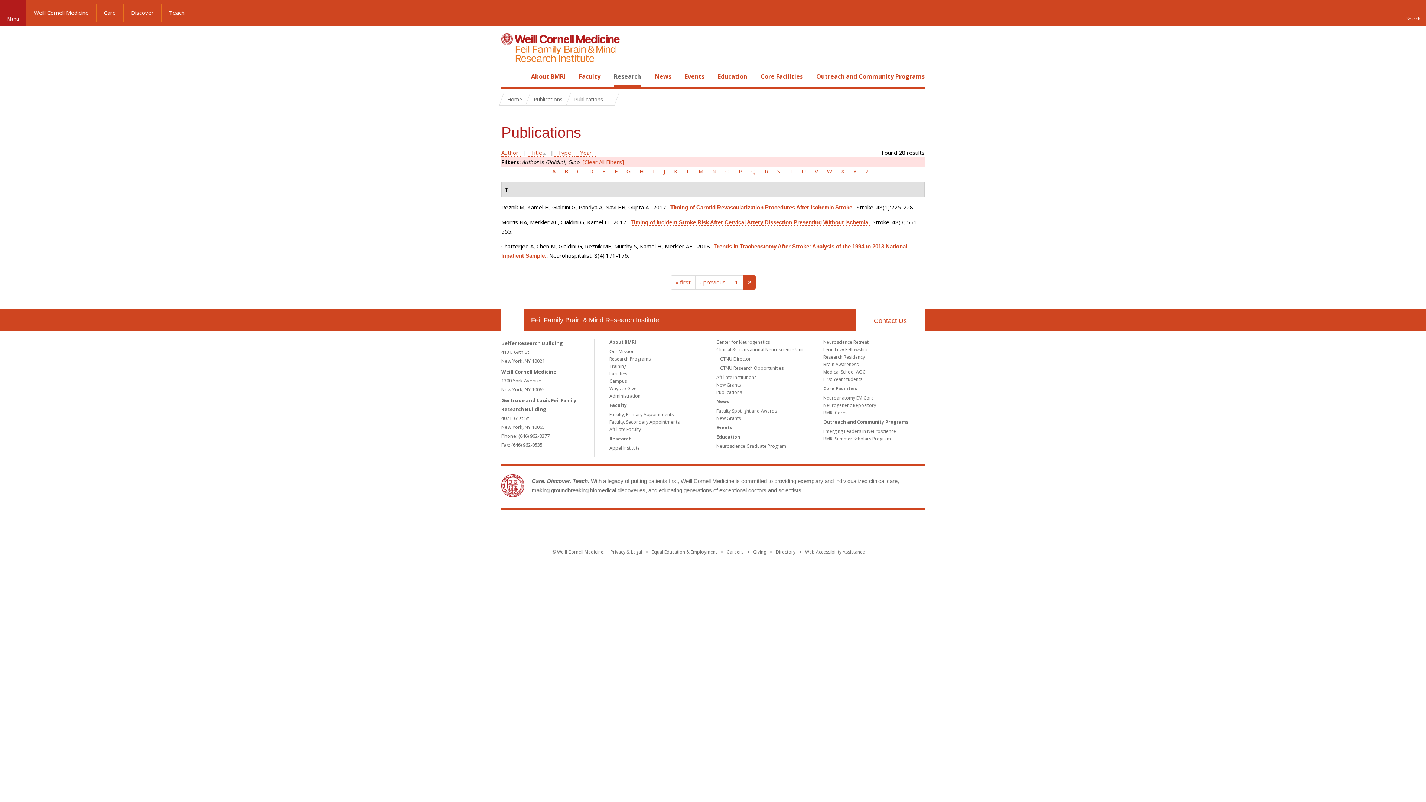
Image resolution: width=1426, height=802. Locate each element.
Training (617, 366)
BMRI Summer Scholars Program (857, 439)
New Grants (728, 385)
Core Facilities (782, 76)
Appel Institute (624, 448)
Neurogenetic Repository (849, 405)
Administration (625, 396)
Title (536, 152)
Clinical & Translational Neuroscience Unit (760, 349)
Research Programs (630, 359)
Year (586, 152)
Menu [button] (13, 19)
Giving (759, 552)
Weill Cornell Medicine (61, 12)
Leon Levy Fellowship (845, 349)
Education (732, 76)
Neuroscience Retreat (846, 342)
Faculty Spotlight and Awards (746, 411)
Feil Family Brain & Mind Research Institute (595, 320)
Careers (735, 552)
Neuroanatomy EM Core (848, 398)
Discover (142, 12)
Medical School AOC (844, 372)
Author (509, 152)
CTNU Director (735, 359)
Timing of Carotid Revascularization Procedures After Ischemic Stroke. (762, 207)
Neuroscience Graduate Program (751, 446)
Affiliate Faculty (625, 429)
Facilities (618, 374)
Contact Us (890, 321)
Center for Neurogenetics (743, 342)
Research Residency (844, 357)
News (663, 76)
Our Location (512, 320)
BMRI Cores (835, 413)
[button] (1413, 13)
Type (564, 152)
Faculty (589, 76)
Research (627, 76)
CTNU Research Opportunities (752, 368)
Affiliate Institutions (736, 377)
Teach (177, 12)
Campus (618, 381)
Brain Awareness (841, 364)
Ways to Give (623, 388)
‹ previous (713, 282)
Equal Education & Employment (684, 552)
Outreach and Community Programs (870, 76)
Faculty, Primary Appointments (641, 414)
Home (509, 76)
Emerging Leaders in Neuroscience (859, 431)
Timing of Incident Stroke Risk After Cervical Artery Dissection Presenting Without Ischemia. (750, 222)
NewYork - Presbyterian (775, 525)
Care (110, 12)
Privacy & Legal (626, 552)
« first (683, 282)
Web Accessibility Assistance (835, 552)
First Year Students (842, 379)
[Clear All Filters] (603, 162)
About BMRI (548, 76)
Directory (785, 552)
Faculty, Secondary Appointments (644, 422)
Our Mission (622, 351)
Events (694, 76)
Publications (729, 392)
